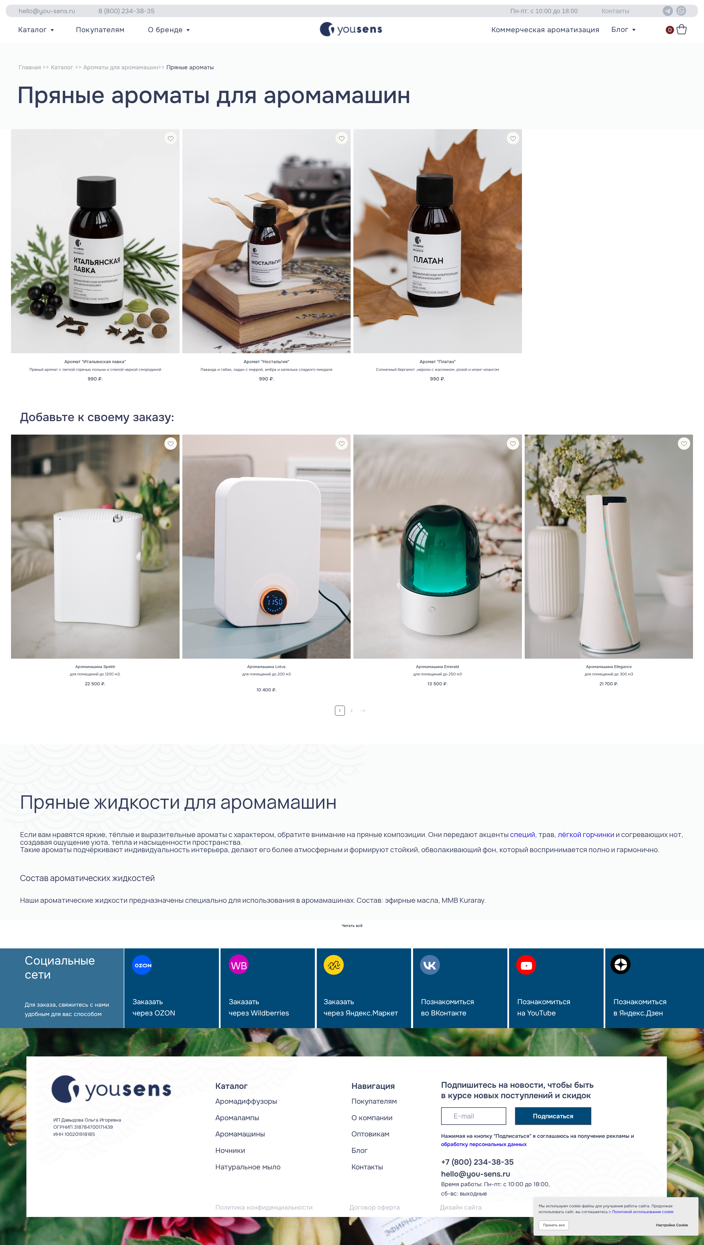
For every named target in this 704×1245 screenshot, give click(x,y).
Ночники (230, 1150)
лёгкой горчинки (586, 834)
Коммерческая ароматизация (545, 29)
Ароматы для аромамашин (120, 67)
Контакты (367, 1167)
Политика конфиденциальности (264, 1207)
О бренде (165, 29)
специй (522, 834)
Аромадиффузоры (246, 1101)
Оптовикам (370, 1134)
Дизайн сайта (461, 1207)
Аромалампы (237, 1117)
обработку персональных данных (484, 1144)
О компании (372, 1117)
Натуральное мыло (247, 1167)
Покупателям (100, 29)
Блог (620, 29)
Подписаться (553, 1116)
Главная (30, 67)
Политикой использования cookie (642, 1211)
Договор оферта (375, 1207)
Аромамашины (240, 1134)
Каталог (32, 29)
